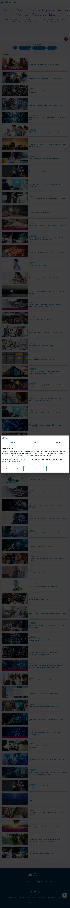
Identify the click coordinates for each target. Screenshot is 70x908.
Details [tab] (35, 442)
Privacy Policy (15, 461)
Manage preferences (34, 468)
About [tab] (58, 442)
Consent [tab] (12, 442)
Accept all (57, 468)
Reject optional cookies (13, 468)
